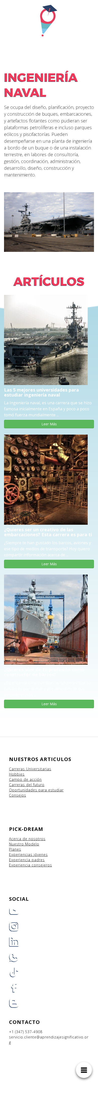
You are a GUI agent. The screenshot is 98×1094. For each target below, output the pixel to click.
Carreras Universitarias (30, 769)
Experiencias (21, 854)
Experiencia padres (27, 859)
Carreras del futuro (26, 784)
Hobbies (17, 774)
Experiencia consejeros (30, 865)
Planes (15, 849)
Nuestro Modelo (24, 844)
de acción (33, 779)
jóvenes (41, 854)
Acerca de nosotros (27, 838)
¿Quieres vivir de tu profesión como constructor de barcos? (44, 671)
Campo (15, 779)
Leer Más (49, 424)
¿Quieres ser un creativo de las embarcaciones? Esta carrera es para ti (48, 531)
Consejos (17, 795)
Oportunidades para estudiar (36, 790)
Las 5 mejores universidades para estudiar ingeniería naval (41, 392)
